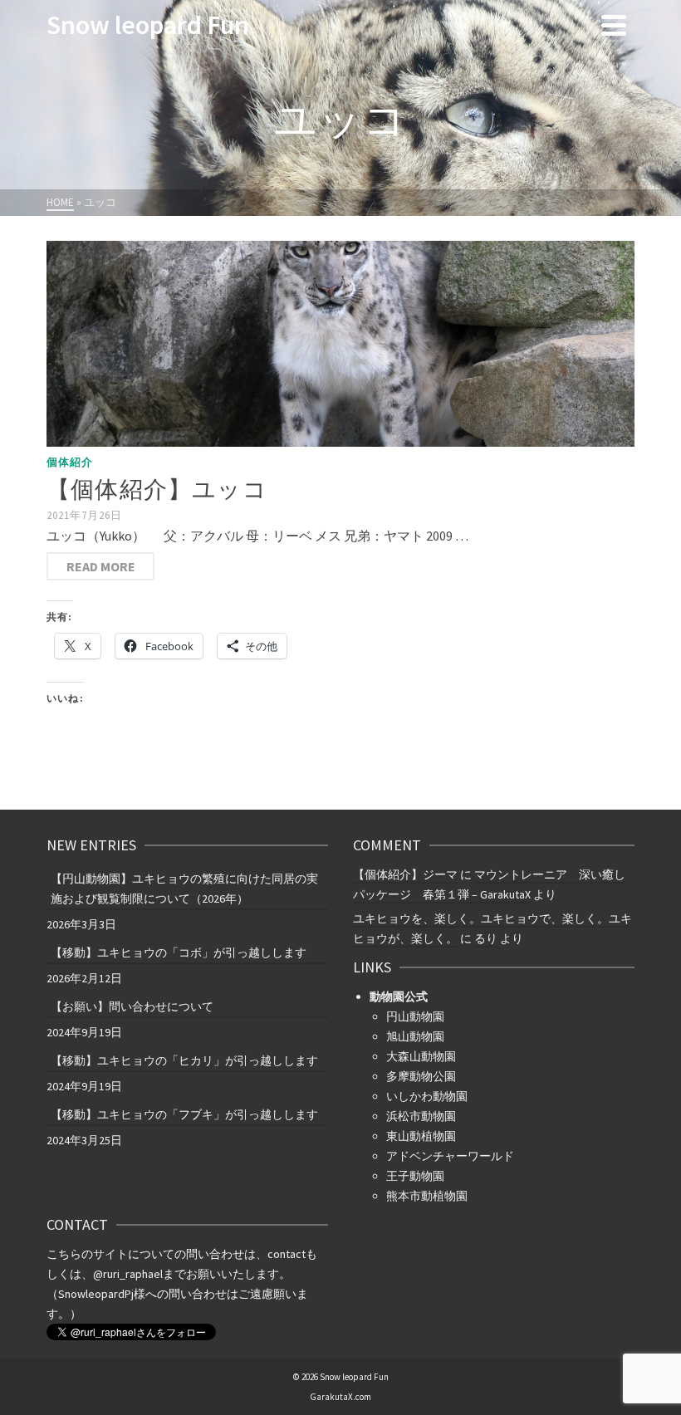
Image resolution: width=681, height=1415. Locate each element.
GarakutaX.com (340, 1397)
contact (286, 1253)
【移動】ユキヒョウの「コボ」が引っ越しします (178, 952)
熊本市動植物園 (427, 1195)
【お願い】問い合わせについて (132, 1006)
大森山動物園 (421, 1056)
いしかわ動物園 (427, 1096)
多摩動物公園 (421, 1076)
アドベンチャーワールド (450, 1155)
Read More (100, 566)
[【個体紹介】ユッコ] (340, 344)
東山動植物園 (421, 1136)
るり (485, 938)
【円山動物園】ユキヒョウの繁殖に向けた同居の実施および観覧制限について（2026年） (184, 888)
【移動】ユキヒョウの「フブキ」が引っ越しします (184, 1114)
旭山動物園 (415, 1036)
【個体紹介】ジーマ (405, 874)
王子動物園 (415, 1175)
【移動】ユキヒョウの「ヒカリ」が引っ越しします (184, 1060)
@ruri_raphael (128, 1273)
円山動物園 (415, 1016)
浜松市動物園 (421, 1116)
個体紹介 (70, 462)
